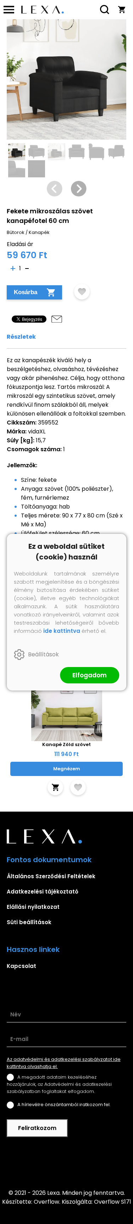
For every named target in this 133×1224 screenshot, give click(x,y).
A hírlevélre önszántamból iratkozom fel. (64, 1104)
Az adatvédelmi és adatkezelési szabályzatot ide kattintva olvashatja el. (64, 1063)
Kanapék (39, 232)
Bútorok (15, 232)
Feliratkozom (37, 1128)
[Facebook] (66, 1163)
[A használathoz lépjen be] (82, 292)
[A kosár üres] (121, 9)
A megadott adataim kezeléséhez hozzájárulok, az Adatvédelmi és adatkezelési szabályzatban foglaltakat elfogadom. (59, 1084)
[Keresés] (104, 9)
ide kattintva (61, 631)
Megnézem (66, 768)
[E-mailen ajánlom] (56, 319)
